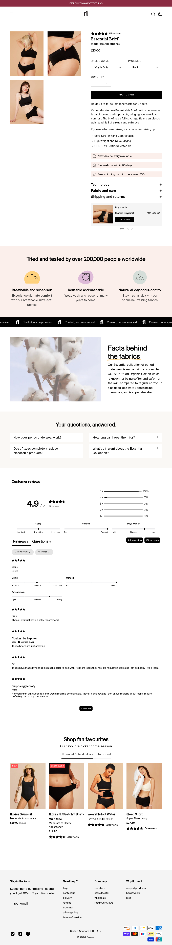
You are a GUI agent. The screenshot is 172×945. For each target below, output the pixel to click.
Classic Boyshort (124, 213)
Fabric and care (103, 190)
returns (67, 902)
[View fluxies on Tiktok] (20, 933)
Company (101, 881)
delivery (67, 898)
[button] (152, 14)
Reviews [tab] (21, 541)
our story (100, 888)
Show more (86, 708)
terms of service (72, 917)
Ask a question (135, 540)
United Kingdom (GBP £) (84, 931)
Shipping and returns (108, 196)
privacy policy (70, 912)
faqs (65, 888)
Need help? (70, 881)
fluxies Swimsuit (21, 814)
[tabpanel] (86, 631)
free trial (68, 907)
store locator (102, 893)
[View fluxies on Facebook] (28, 933)
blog (128, 898)
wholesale (100, 898)
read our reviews (104, 902)
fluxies (90, 937)
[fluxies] (86, 14)
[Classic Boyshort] (103, 214)
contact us (69, 893)
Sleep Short (134, 814)
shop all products (136, 888)
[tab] (41, 542)
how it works (133, 893)
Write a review (152, 540)
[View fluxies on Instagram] (12, 933)
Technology (100, 184)
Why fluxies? (134, 881)
